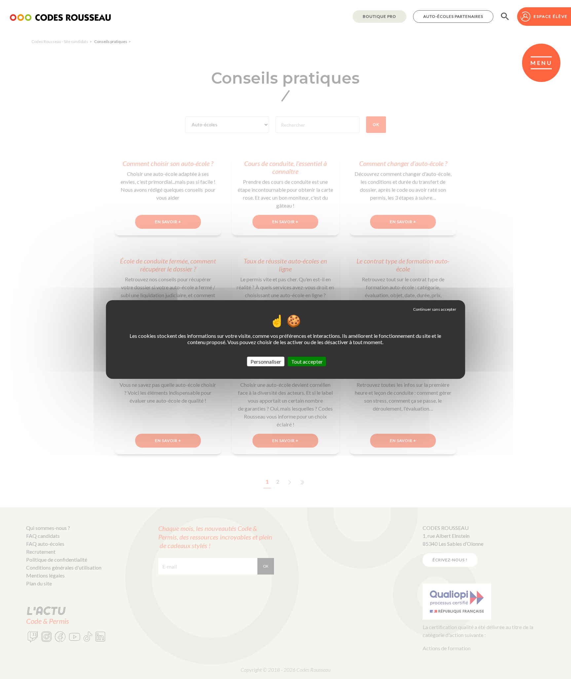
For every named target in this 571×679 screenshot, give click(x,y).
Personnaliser (265, 361)
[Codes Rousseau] (60, 16)
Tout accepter (307, 361)
